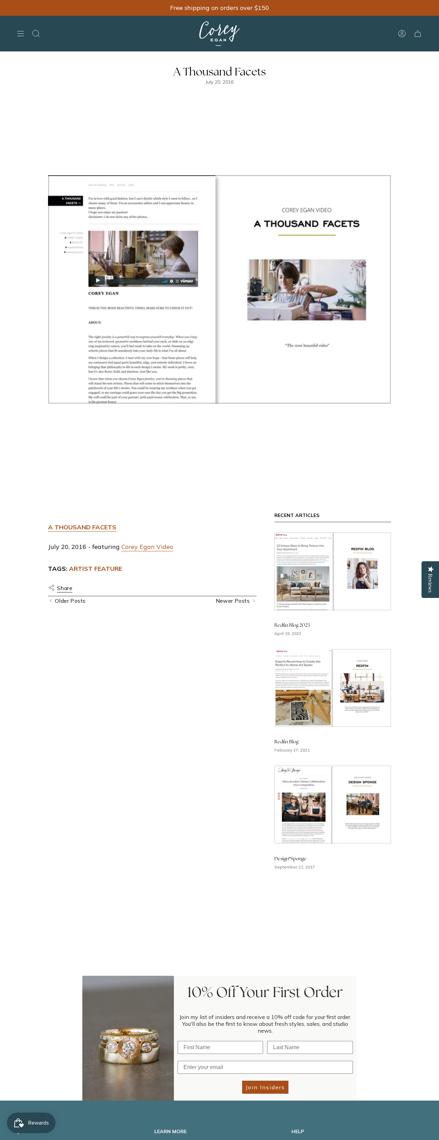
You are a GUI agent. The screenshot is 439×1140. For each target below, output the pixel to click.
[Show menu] (20, 33)
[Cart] (418, 33)
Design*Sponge (290, 859)
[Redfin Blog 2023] (332, 571)
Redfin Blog (286, 742)
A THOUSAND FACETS (82, 527)
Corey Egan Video (147, 547)
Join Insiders (265, 1087)
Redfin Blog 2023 (292, 625)
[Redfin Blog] (332, 688)
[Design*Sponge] (332, 804)
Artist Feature (95, 569)
